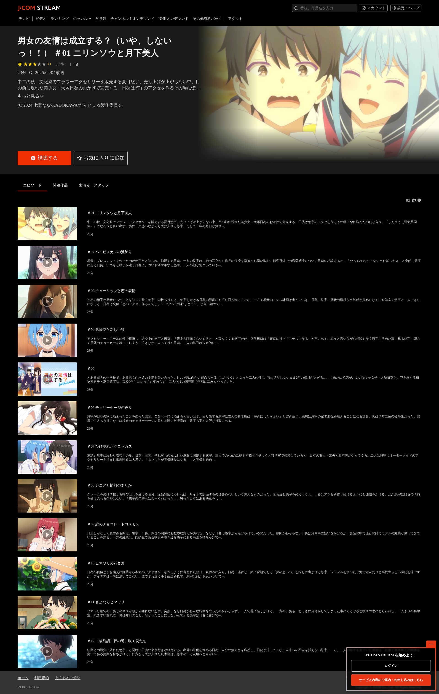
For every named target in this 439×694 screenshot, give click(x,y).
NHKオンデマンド (173, 19)
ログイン (391, 665)
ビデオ (40, 19)
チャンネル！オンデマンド (132, 19)
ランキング (60, 19)
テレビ (24, 19)
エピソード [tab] (32, 185)
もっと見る (28, 96)
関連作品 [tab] (60, 185)
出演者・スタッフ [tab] (94, 185)
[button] (44, 158)
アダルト (235, 19)
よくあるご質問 (67, 678)
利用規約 (41, 678)
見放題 (101, 19)
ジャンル (80, 19)
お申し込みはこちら (391, 680)
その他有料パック (207, 19)
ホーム (23, 678)
